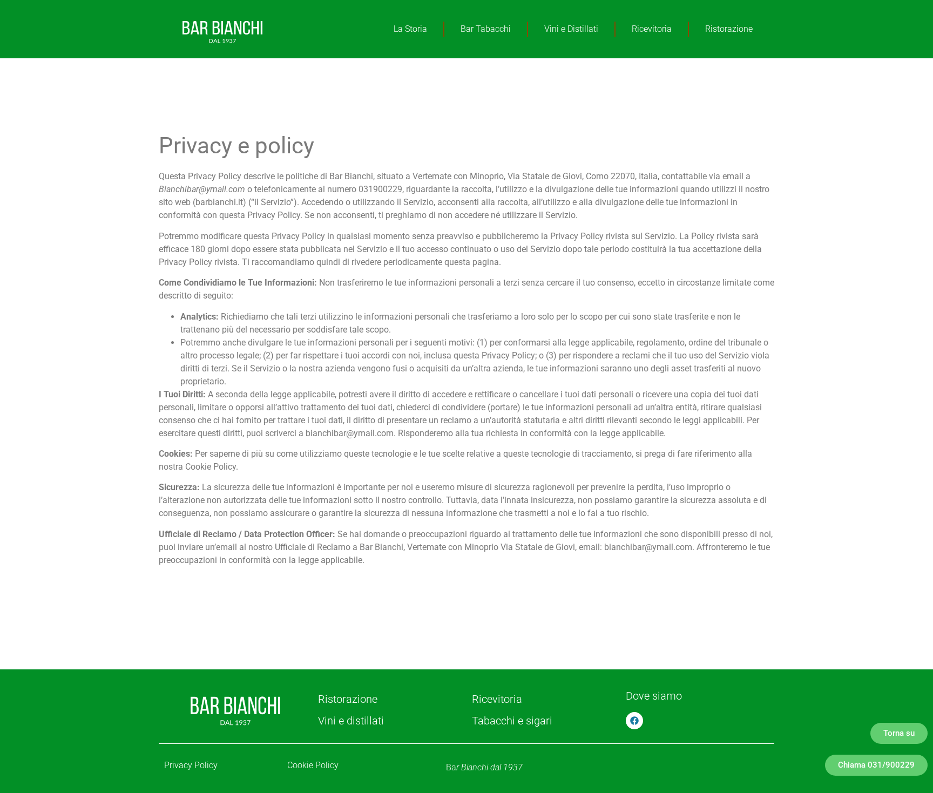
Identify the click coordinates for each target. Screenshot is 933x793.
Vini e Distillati (571, 29)
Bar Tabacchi (486, 29)
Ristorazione (729, 29)
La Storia (410, 29)
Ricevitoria (652, 29)
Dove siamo (654, 695)
